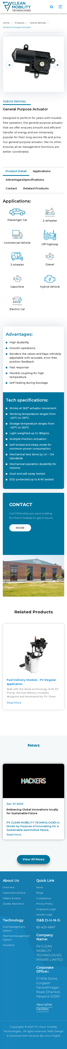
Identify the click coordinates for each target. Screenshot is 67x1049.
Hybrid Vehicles (38, 22)
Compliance (43, 898)
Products (19, 22)
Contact (11, 188)
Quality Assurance (13, 903)
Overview (9, 887)
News (39, 887)
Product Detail (16, 171)
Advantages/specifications (25, 179)
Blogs (39, 892)
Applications (41, 171)
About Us (11, 881)
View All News (33, 859)
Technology (13, 920)
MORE (20, 528)
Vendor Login (44, 914)
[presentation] (9, 65)
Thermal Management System (16, 937)
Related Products (36, 188)
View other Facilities (44, 1007)
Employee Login (46, 909)
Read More (14, 702)
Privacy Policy (44, 903)
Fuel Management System (14, 928)
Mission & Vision (12, 898)
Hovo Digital (52, 1035)
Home (6, 22)
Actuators (8, 944)
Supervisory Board (14, 892)
